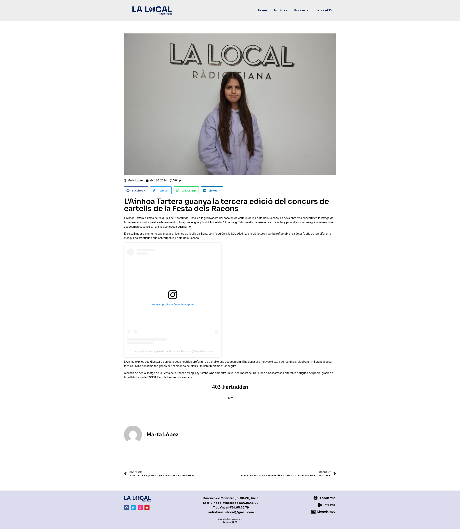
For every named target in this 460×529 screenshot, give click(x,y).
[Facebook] (126, 507)
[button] (136, 190)
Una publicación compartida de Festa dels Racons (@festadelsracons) (173, 351)
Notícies (280, 10)
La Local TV (324, 10)
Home (262, 10)
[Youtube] (147, 507)
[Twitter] (133, 507)
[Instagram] (140, 507)
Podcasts (301, 10)
